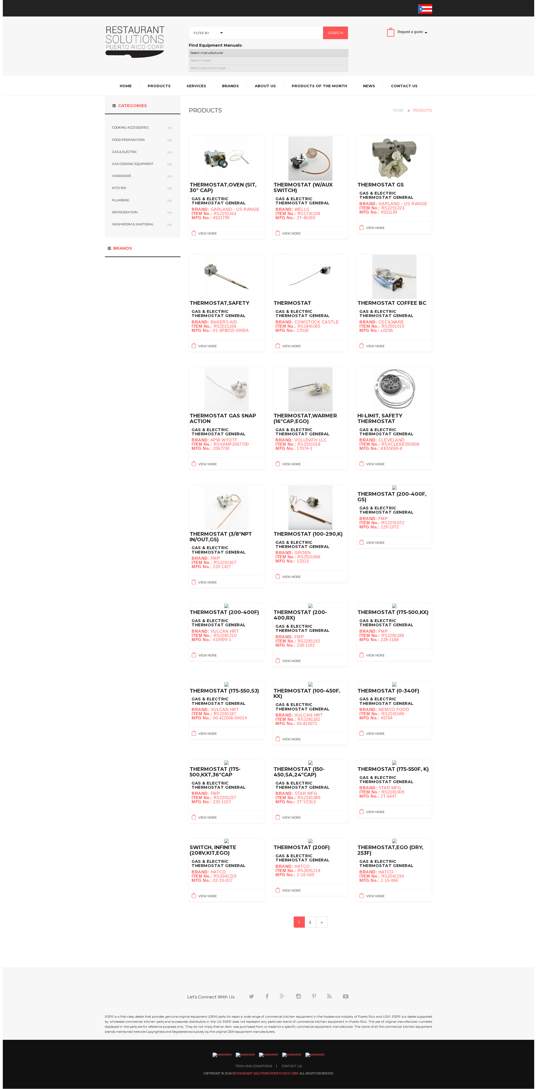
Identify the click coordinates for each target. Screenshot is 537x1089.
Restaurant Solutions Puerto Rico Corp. (265, 1073)
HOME (398, 110)
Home (126, 86)
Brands (230, 86)
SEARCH (335, 32)
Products (159, 86)
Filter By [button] (201, 33)
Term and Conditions (253, 1066)
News (369, 86)
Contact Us (404, 86)
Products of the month (319, 86)
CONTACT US (292, 1066)
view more (207, 233)
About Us (265, 86)
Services (196, 86)
